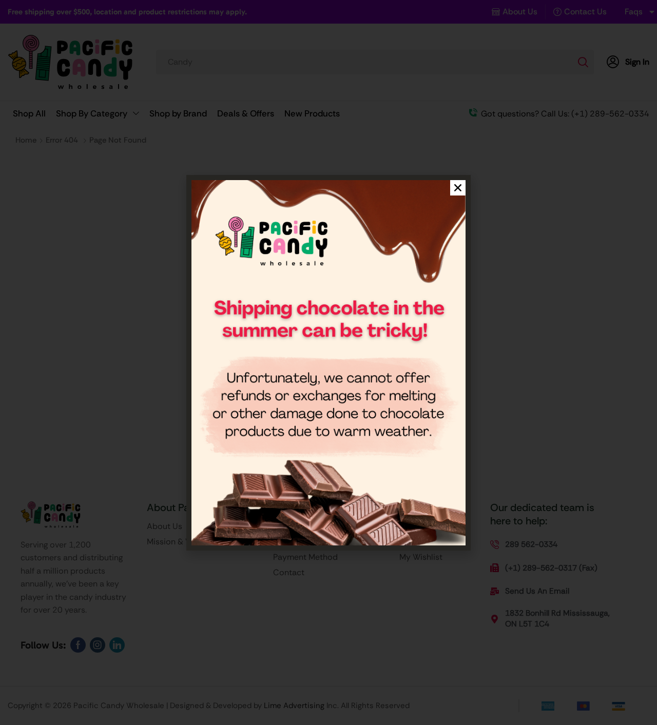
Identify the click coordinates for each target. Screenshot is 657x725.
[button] (458, 187)
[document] (328, 362)
